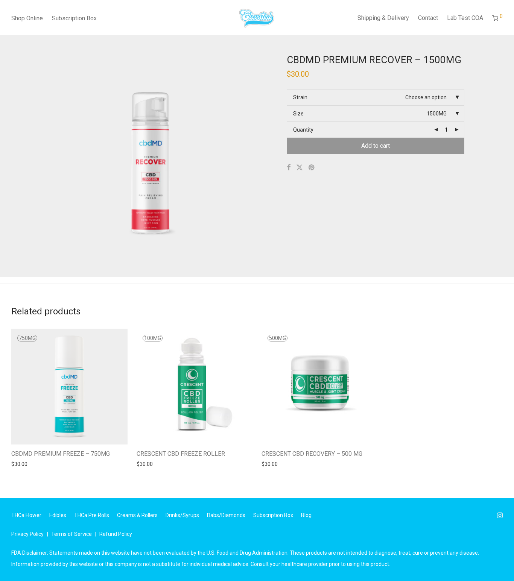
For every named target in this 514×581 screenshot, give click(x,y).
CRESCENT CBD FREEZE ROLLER (181, 453)
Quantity (303, 130)
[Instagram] (500, 515)
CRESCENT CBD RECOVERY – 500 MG (312, 453)
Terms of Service (71, 534)
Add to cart (375, 145)
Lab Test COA (465, 17)
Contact (428, 17)
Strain (300, 97)
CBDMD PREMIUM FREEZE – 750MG (60, 453)
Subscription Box (74, 18)
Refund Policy (115, 534)
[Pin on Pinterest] (312, 167)
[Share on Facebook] (288, 167)
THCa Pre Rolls (91, 515)
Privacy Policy (27, 534)
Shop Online (27, 18)
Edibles (57, 515)
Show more (21, 464)
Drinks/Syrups (182, 515)
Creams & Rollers (137, 515)
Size (298, 114)
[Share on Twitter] (299, 167)
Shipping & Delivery (383, 17)
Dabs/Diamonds (226, 515)
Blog (306, 515)
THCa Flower (26, 515)
